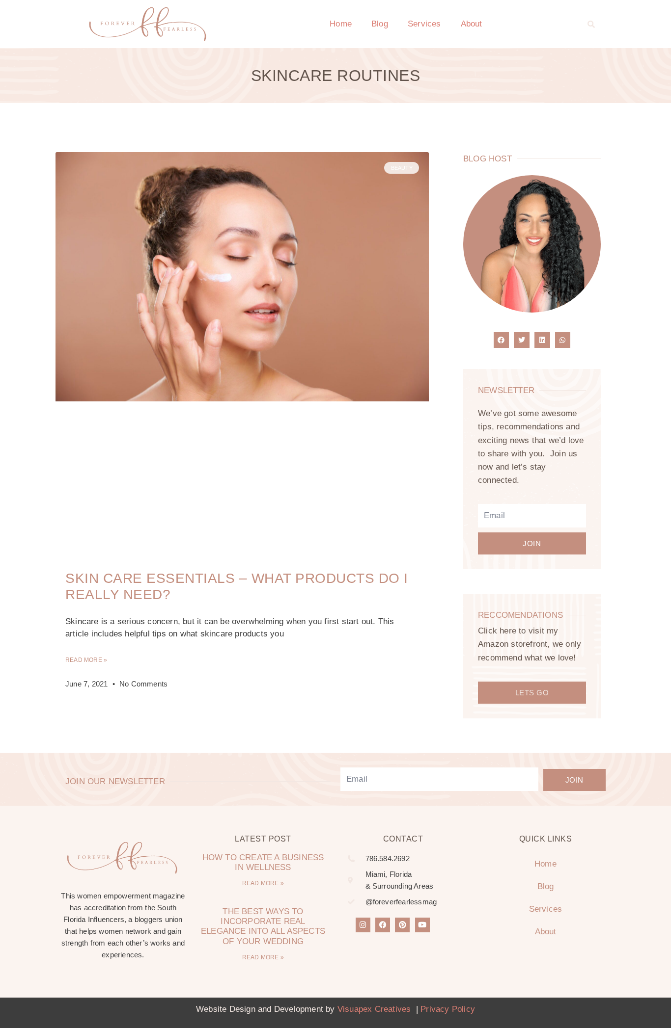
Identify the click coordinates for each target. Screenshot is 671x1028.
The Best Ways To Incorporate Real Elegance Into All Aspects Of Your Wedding (263, 926)
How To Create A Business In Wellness (263, 862)
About (471, 23)
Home (341, 23)
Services (424, 23)
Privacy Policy (447, 1009)
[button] (591, 24)
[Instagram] (363, 925)
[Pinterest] (402, 925)
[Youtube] (422, 925)
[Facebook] (382, 925)
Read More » (86, 660)
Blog (379, 23)
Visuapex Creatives (374, 1009)
